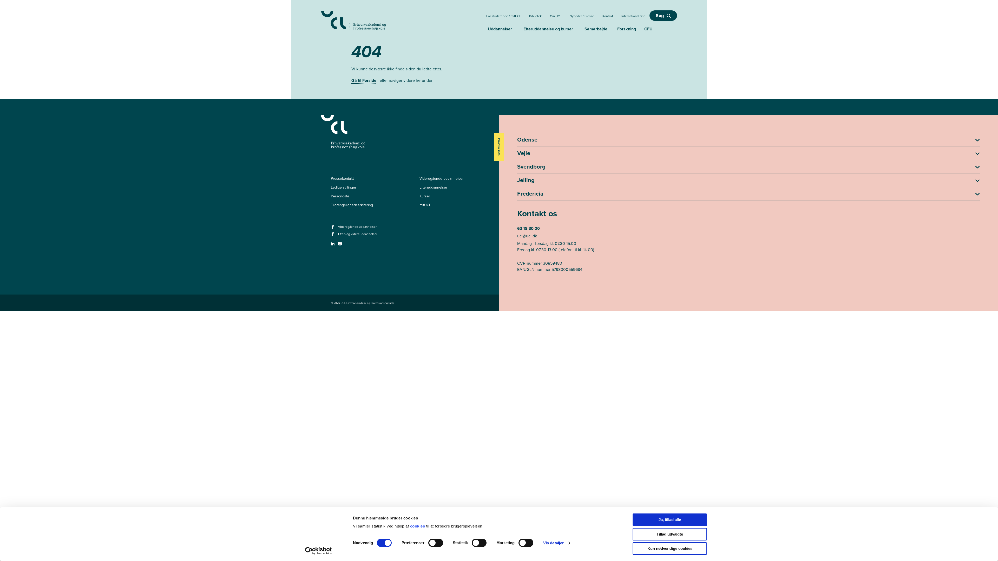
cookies (418, 526)
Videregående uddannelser (441, 178)
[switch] (435, 543)
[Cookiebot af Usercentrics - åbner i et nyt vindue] (318, 551)
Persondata (340, 196)
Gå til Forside (363, 80)
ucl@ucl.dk (527, 236)
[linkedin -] (333, 245)
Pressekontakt (342, 178)
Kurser (424, 196)
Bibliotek (535, 16)
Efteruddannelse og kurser (548, 29)
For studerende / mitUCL (503, 16)
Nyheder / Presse (582, 16)
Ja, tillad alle (670, 519)
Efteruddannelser (433, 187)
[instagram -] (340, 245)
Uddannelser (500, 29)
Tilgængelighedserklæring (352, 205)
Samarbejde (596, 29)
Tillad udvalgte (669, 534)
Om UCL (555, 16)
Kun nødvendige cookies (669, 548)
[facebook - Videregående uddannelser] (333, 228)
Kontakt (607, 16)
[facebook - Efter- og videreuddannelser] (333, 235)
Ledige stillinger (343, 187)
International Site (633, 16)
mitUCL (425, 205)
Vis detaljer (553, 543)
